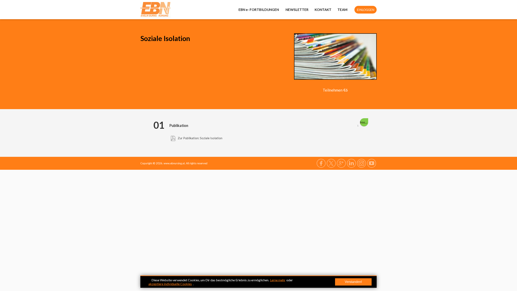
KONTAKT (323, 9)
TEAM (342, 9)
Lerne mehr (277, 280)
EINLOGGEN (365, 10)
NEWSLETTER (297, 9)
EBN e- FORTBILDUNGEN (259, 9)
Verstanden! (353, 282)
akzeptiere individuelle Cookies (170, 284)
